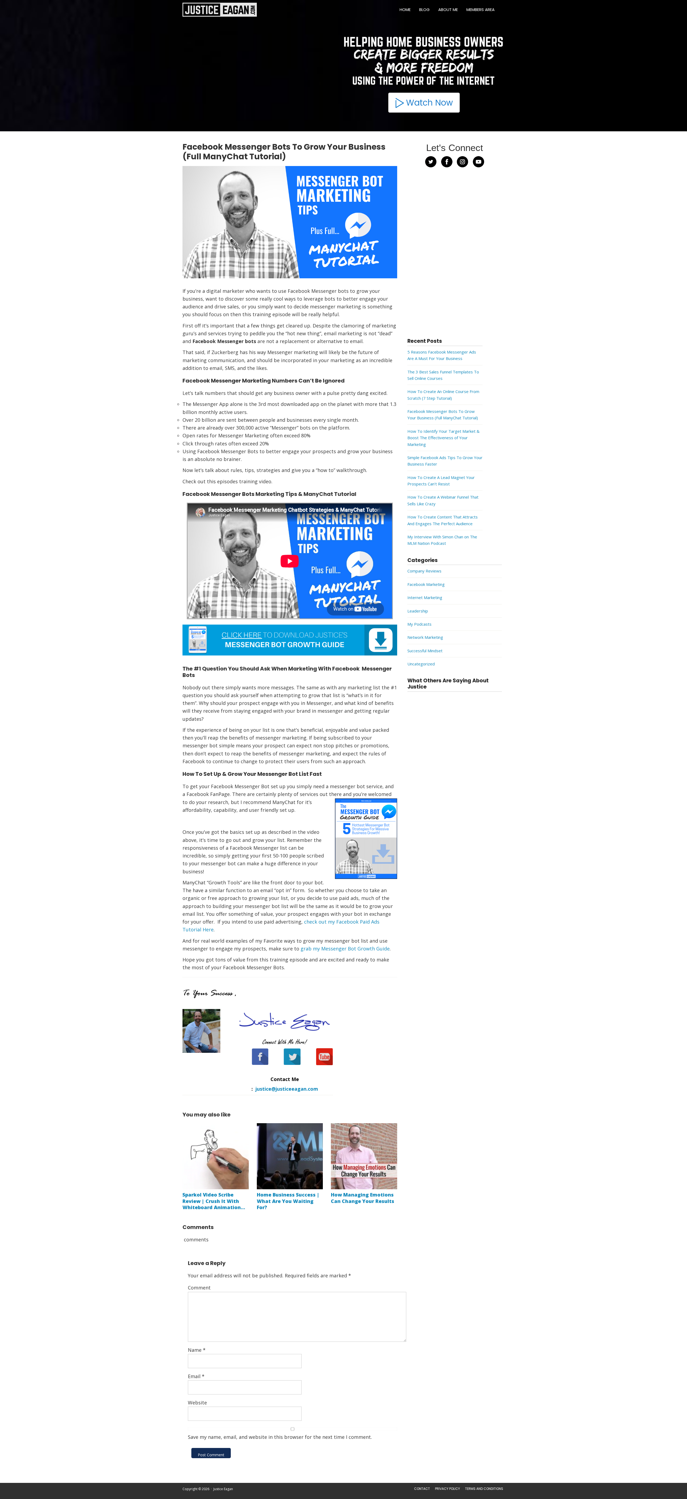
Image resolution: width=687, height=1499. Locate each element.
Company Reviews (424, 571)
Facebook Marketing (426, 584)
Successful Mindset (425, 650)
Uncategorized (421, 663)
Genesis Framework (280, 1496)
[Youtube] (321, 1059)
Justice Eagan (219, 10)
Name (197, 1350)
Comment (199, 1287)
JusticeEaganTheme (244, 1496)
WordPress (305, 1496)
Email (196, 1376)
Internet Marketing (424, 597)
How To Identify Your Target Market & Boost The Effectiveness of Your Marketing (443, 437)
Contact (422, 1488)
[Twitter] (288, 1059)
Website (197, 1402)
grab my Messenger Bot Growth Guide (345, 948)
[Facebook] (256, 1059)
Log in (321, 1496)
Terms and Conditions (484, 1488)
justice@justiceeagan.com (286, 1089)
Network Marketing (425, 637)
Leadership (417, 611)
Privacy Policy (447, 1488)
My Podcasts (419, 624)
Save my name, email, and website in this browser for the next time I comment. (280, 1437)
